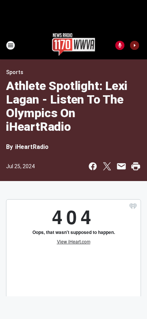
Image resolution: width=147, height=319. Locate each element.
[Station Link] (73, 45)
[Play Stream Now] (134, 45)
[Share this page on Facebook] (92, 166)
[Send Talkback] (119, 45)
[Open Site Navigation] (10, 45)
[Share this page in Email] (121, 166)
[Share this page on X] (107, 166)
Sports (14, 72)
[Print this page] (135, 166)
